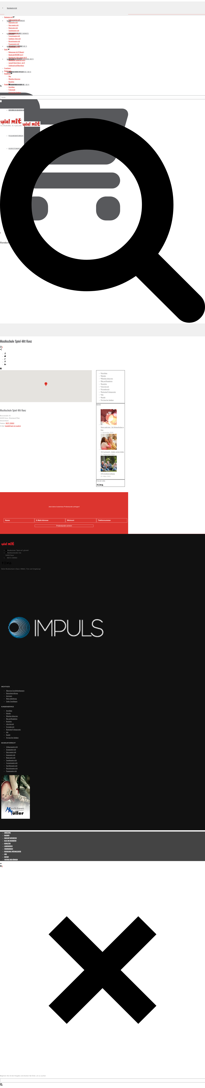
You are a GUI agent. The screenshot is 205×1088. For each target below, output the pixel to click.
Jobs (102, 394)
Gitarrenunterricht (13, 25)
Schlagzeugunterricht (14, 20)
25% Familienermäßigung (108, 474)
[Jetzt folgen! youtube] (10, 563)
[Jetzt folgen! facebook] (2, 563)
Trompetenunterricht (14, 36)
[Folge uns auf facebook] (97, 485)
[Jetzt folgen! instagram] (5, 563)
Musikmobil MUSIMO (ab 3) (16, 55)
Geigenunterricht (13, 22)
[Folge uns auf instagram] (99, 485)
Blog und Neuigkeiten (106, 381)
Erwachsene (7, 68)
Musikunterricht (12, 8)
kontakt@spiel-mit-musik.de (13, 426)
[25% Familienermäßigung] (109, 471)
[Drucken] (1, 368)
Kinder (6, 49)
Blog (10, 76)
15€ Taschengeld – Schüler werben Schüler (112, 452)
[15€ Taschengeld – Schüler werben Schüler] (109, 449)
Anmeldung (12, 84)
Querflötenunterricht (14, 47)
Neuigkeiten (7, 73)
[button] (46, 384)
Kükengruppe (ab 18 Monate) (19, 33)
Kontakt (6, 84)
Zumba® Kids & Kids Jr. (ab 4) (17, 63)
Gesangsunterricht (13, 33)
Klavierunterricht (13, 28)
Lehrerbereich (105, 387)
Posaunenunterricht (14, 44)
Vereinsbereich (105, 389)
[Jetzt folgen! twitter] (7, 563)
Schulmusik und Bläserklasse (16, 65)
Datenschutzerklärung (12, 693)
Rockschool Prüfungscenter (108, 392)
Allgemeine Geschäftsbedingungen (15, 690)
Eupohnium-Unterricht (15, 39)
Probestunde (12, 90)
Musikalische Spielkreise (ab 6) (20, 72)
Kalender (103, 376)
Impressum (9, 696)
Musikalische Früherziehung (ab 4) (18, 57)
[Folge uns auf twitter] (101, 485)
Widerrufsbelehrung (11, 698)
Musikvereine (7, 71)
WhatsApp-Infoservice (17, 84)
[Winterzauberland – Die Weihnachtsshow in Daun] (109, 424)
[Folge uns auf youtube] (102, 485)
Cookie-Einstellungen (11, 701)
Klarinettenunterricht (14, 41)
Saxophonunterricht (14, 30)
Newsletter (11, 82)
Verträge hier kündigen (15, 92)
